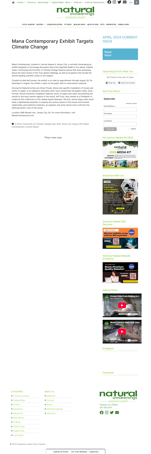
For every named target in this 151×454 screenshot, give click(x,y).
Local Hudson (28, 24)
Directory (31, 2)
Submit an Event (61, 451)
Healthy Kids (93, 24)
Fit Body (68, 24)
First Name (108, 113)
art (34, 124)
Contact (50, 400)
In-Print (18, 124)
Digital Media (58, 2)
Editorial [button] (78, 2)
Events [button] (20, 2)
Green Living (123, 24)
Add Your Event (127, 83)
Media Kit (50, 396)
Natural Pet (18, 413)
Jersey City (66, 124)
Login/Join (93, 451)
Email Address (110, 106)
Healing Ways (79, 24)
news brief (56, 124)
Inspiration (111, 24)
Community (28, 124)
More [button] (68, 2)
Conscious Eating (54, 24)
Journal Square (32, 127)
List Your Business (79, 451)
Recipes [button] (40, 24)
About (49, 404)
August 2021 (77, 124)
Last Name (108, 121)
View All (111, 83)
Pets (102, 24)
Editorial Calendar (54, 409)
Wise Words (18, 418)
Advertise (50, 413)
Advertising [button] (43, 2)
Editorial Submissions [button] (95, 2)
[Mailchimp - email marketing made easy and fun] (132, 129)
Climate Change (44, 124)
